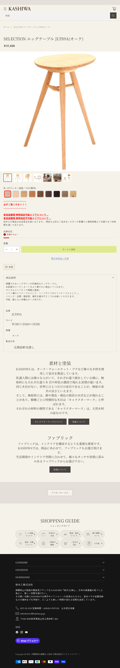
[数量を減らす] (6, 249)
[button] (7, 194)
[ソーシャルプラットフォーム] (17, 632)
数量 (6, 243)
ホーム (6, 27)
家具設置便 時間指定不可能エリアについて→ (27, 218)
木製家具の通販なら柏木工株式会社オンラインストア (54, 654)
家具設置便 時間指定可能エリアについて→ (26, 214)
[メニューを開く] (5, 9)
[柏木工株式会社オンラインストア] (20, 9)
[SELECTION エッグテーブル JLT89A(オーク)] (60, 111)
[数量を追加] (16, 249)
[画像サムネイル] (8, 178)
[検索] (113, 15)
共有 (11, 266)
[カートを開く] (114, 9)
